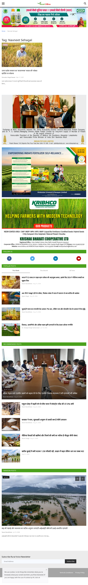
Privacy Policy (80, 573)
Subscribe (70, 561)
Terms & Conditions (66, 573)
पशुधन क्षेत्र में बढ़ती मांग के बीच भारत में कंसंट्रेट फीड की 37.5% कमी (48, 403)
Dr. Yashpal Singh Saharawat (31, 328)
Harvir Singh (25, 438)
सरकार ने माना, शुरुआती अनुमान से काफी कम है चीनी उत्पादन (44, 419)
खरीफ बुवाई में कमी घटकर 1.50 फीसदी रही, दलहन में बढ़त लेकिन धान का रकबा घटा (53, 451)
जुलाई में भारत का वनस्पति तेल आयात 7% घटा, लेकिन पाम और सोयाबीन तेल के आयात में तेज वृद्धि (53, 309)
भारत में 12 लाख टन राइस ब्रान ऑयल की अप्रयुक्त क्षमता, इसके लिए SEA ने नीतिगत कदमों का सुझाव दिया (53, 279)
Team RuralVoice (27, 283)
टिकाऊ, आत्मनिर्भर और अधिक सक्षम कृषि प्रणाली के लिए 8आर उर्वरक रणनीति (47, 325)
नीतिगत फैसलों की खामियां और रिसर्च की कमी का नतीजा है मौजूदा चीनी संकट (50, 435)
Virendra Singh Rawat (8, 77)
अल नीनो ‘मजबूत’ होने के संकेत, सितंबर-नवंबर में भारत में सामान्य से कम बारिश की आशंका (50, 293)
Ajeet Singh (25, 296)
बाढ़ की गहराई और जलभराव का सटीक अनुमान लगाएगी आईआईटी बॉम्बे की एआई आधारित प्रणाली (34, 528)
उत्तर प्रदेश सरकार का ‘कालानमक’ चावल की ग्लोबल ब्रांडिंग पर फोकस (19, 72)
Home (3, 31)
